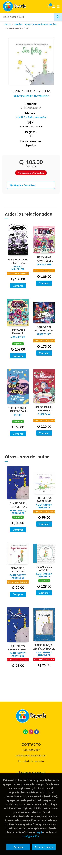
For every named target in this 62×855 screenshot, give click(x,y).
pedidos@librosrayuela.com (31, 755)
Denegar (18, 847)
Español (18, 24)
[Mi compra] (49, 6)
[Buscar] (58, 17)
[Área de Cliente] (53, 6)
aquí (39, 832)
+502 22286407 (31, 749)
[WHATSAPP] (25, 731)
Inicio (8, 24)
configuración (31, 836)
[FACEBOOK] (36, 731)
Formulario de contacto (31, 760)
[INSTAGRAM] (31, 731)
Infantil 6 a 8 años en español (41, 24)
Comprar (18, 285)
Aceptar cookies (44, 847)
